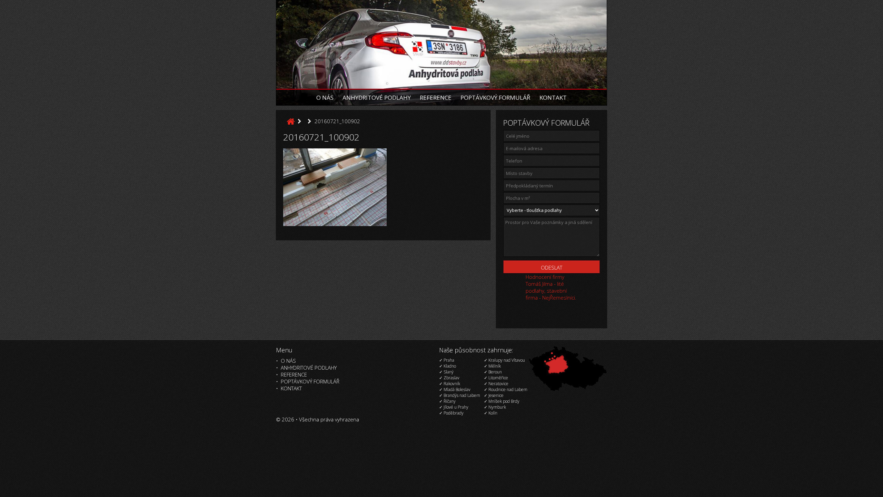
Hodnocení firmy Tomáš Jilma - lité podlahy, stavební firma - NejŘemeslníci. (551, 287)
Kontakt (553, 97)
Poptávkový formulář (495, 97)
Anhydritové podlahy (377, 97)
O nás (325, 97)
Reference (436, 97)
